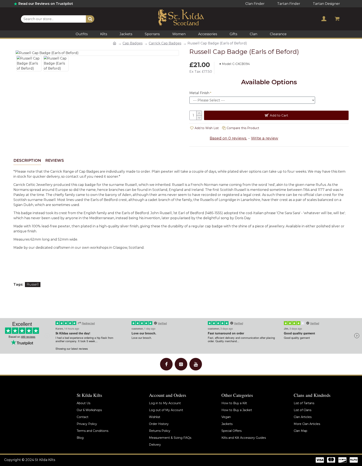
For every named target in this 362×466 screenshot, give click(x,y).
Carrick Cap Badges (165, 43)
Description (27, 160)
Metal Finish (199, 93)
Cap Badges (132, 43)
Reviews (54, 160)
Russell (33, 284)
